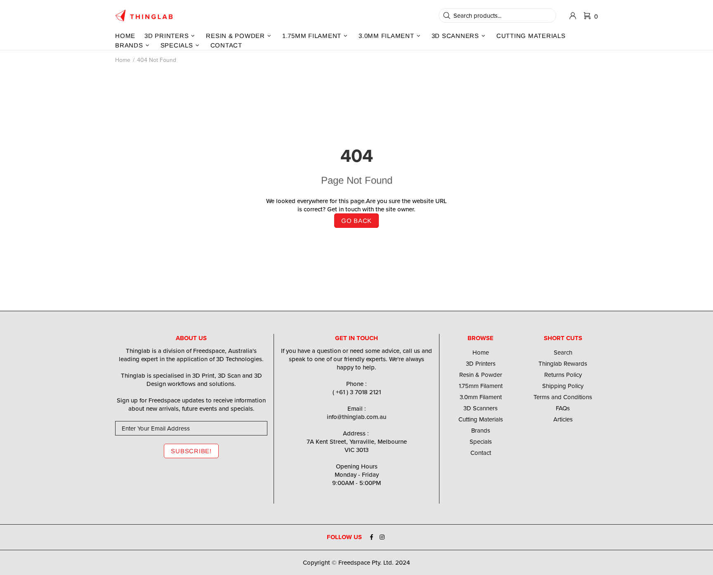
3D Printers (481, 364)
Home (122, 60)
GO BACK (356, 220)
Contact (480, 453)
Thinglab (144, 15)
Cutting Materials (480, 419)
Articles (563, 419)
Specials (481, 442)
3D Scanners (480, 408)
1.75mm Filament (481, 386)
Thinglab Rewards (562, 364)
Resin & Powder (480, 375)
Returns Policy (563, 375)
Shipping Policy (562, 386)
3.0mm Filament (481, 397)
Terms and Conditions (563, 397)
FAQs (563, 408)
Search (563, 352)
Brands (480, 430)
